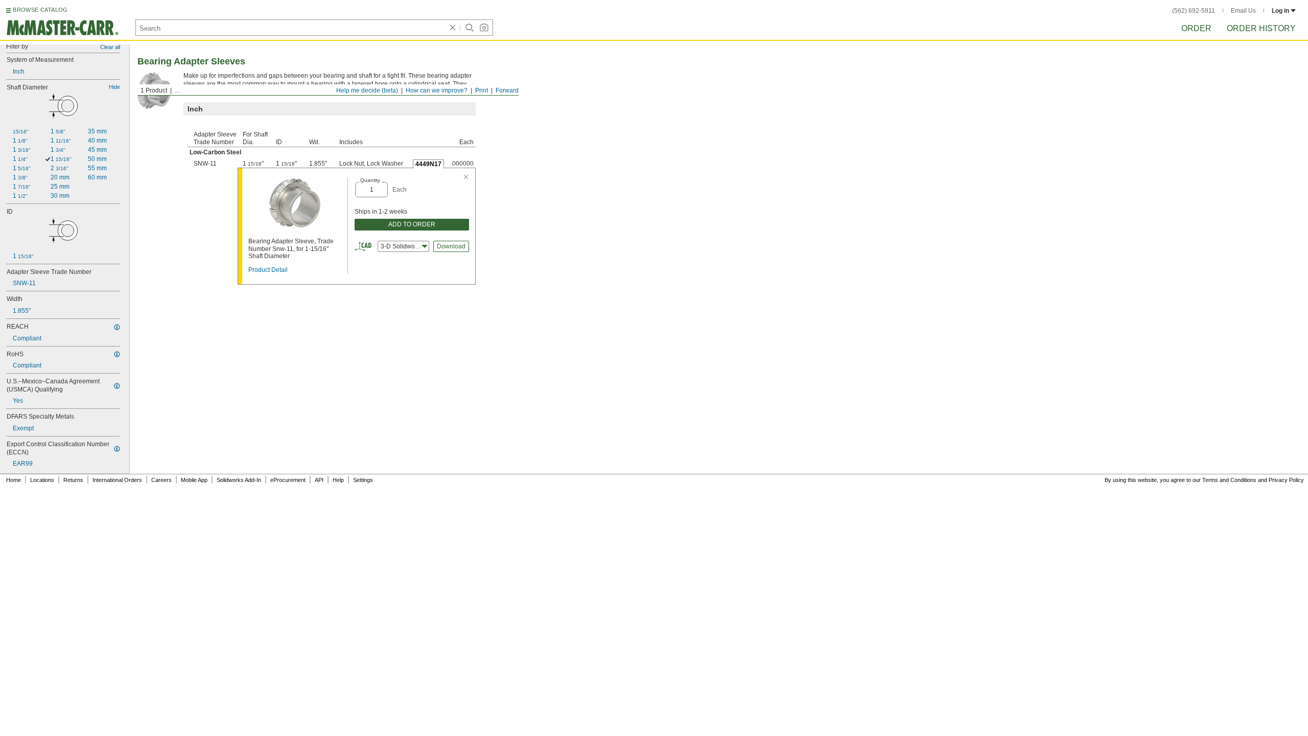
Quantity (370, 180)
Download (451, 246)
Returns (73, 480)
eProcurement (288, 480)
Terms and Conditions (1229, 480)
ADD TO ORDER (411, 224)
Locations (42, 480)
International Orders (117, 480)
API (319, 480)
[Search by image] (484, 27)
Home (13, 480)
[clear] (453, 28)
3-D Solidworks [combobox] (402, 246)
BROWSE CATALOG (40, 10)
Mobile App (194, 480)
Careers (161, 480)
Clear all (110, 47)
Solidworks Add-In (239, 480)
